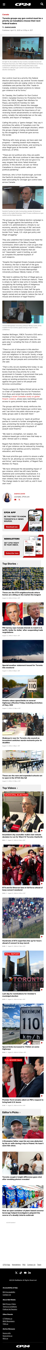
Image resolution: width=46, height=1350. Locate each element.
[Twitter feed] (16, 1272)
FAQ (23, 1265)
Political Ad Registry (10, 1309)
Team (39, 1265)
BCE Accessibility (9, 1292)
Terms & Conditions (10, 1307)
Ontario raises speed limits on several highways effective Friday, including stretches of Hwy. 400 (22, 702)
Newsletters (16, 1265)
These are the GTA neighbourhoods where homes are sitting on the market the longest (21, 593)
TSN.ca (5, 1324)
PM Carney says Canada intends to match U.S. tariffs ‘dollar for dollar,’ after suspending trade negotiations (22, 630)
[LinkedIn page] (29, 1272)
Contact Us (31, 1265)
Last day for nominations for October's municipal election (19, 995)
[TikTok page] (20, 1272)
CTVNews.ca (7, 1318)
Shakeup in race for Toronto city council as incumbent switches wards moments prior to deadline (22, 740)
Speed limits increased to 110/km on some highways (20, 1048)
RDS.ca (5, 1338)
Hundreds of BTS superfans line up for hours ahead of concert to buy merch (22, 942)
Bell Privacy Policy (9, 1304)
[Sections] (4, 4)
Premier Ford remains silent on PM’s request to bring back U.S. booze (22, 1101)
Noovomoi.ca (7, 1336)
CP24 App (6, 1265)
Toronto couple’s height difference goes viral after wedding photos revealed (22, 1178)
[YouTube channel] (25, 1272)
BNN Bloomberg (9, 1321)
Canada (5, 14)
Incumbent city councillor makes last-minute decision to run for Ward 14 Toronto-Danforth (22, 836)
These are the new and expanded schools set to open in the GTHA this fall (22, 776)
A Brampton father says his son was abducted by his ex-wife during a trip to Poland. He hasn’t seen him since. (23, 1143)
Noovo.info (7, 1333)
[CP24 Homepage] (23, 4)
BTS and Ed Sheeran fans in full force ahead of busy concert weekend (22, 889)
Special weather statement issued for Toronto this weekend (22, 666)
